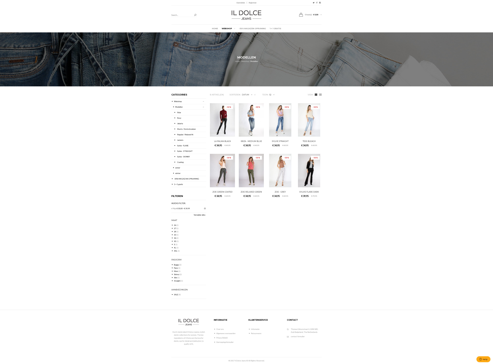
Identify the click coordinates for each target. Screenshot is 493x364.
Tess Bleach (309, 141)
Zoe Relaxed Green (251, 192)
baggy (176, 265)
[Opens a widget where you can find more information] (483, 359)
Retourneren (256, 333)
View (310, 95)
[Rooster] (316, 94)
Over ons (220, 329)
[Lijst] (320, 94)
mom (176, 271)
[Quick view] (232, 134)
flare (176, 268)
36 (175, 238)
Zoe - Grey (280, 192)
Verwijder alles (199, 215)
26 (175, 225)
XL (175, 248)
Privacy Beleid (221, 338)
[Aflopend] (255, 94)
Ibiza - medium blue (251, 141)
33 (175, 235)
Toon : (265, 95)
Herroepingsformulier (225, 342)
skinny (176, 274)
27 (175, 228)
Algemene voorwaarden (225, 333)
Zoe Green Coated (222, 192)
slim (175, 277)
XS (175, 241)
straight (177, 281)
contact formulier (298, 336)
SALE (176, 294)
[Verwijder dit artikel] (205, 209)
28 (175, 231)
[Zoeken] (195, 15)
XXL (175, 251)
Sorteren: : (235, 95)
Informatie (255, 329)
